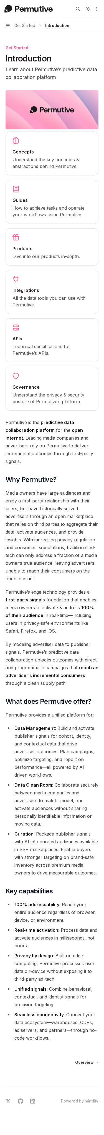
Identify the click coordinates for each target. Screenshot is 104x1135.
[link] (52, 153)
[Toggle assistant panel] (88, 8)
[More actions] (97, 9)
